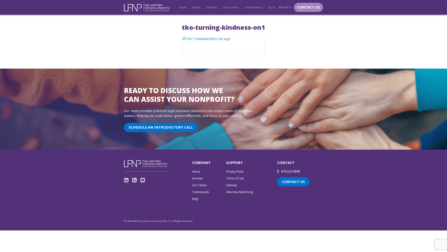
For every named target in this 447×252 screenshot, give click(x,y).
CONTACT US (308, 7)
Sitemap (231, 185)
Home (182, 7)
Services (211, 7)
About (196, 7)
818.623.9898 (290, 171)
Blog (271, 7)
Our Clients (231, 7)
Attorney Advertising (239, 192)
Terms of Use (235, 178)
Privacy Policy (235, 171)
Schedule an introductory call (161, 127)
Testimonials (254, 7)
